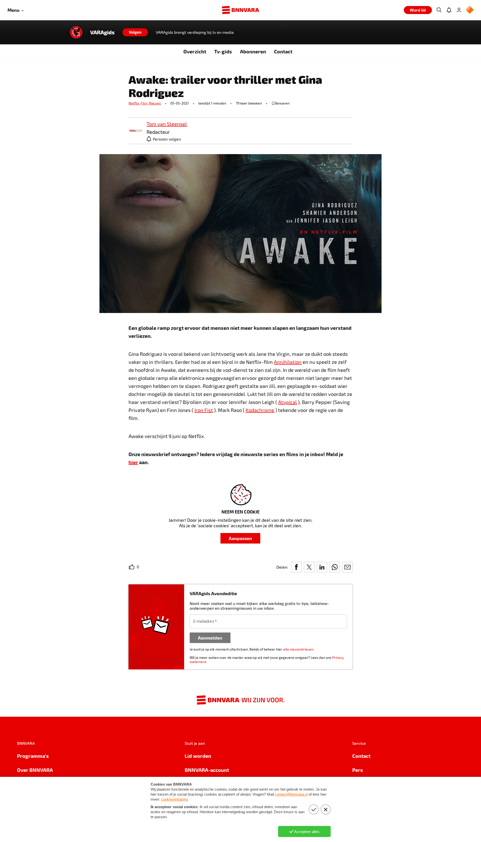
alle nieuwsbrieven (298, 649)
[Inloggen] (459, 10)
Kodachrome (260, 410)
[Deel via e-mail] (347, 567)
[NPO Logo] (469, 10)
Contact (283, 51)
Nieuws (155, 103)
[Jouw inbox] (449, 10)
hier (133, 462)
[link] (136, 131)
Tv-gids (223, 51)
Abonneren (253, 51)
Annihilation (288, 362)
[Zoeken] (439, 10)
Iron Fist (203, 410)
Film (145, 103)
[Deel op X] (309, 567)
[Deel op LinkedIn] (322, 567)
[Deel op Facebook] (296, 567)
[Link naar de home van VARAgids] (76, 32)
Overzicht (194, 51)
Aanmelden (210, 637)
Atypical (287, 402)
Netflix (135, 103)
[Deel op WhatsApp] (335, 567)
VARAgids (102, 32)
